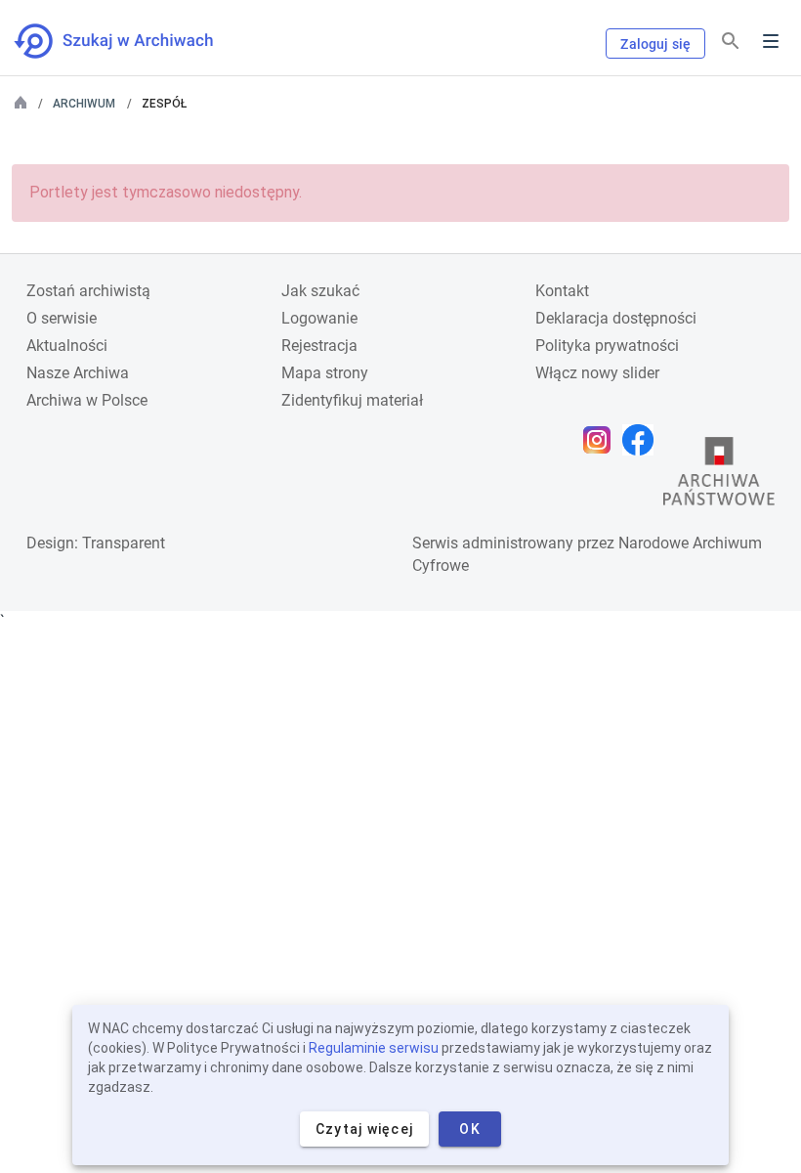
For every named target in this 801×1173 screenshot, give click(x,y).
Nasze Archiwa (77, 373)
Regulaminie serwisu (374, 1048)
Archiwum (84, 103)
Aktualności (66, 345)
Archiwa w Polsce (87, 400)
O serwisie (61, 318)
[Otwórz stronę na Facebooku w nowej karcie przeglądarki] (642, 440)
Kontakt (562, 291)
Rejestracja (319, 345)
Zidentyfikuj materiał (352, 400)
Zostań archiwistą (88, 291)
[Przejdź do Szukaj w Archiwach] (131, 41)
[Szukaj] (730, 41)
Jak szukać (320, 291)
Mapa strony (324, 373)
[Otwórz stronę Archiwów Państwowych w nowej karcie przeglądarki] (719, 476)
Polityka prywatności (607, 345)
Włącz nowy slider (597, 373)
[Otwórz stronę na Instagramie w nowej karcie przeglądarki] (601, 440)
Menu (770, 41)
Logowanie (319, 318)
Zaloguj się (655, 44)
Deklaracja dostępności (615, 318)
